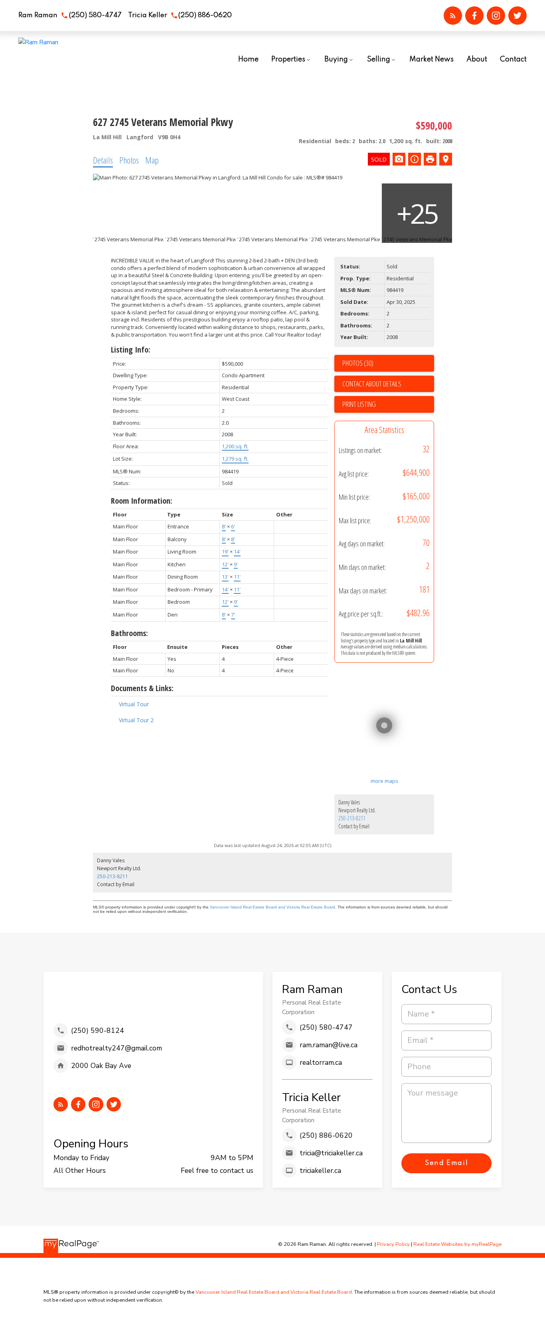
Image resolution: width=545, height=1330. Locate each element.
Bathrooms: (129, 633)
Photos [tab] (129, 160)
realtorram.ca (321, 1062)
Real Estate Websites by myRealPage (457, 1244)
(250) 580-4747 (95, 15)
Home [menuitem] (248, 59)
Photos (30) (357, 363)
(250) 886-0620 (205, 15)
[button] (70, 15)
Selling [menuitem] (378, 59)
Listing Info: (130, 349)
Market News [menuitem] (431, 59)
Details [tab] (103, 160)
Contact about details (371, 383)
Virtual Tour (134, 704)
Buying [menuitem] (336, 59)
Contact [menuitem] (513, 59)
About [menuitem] (476, 59)
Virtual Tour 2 (136, 720)
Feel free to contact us (217, 1170)
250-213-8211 (351, 818)
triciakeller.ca (320, 1170)
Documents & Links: (142, 688)
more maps (384, 780)
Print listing (359, 404)
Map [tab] (152, 160)
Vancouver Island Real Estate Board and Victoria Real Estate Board (272, 907)
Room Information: (141, 500)
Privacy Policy (393, 1244)
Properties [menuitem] (288, 59)
